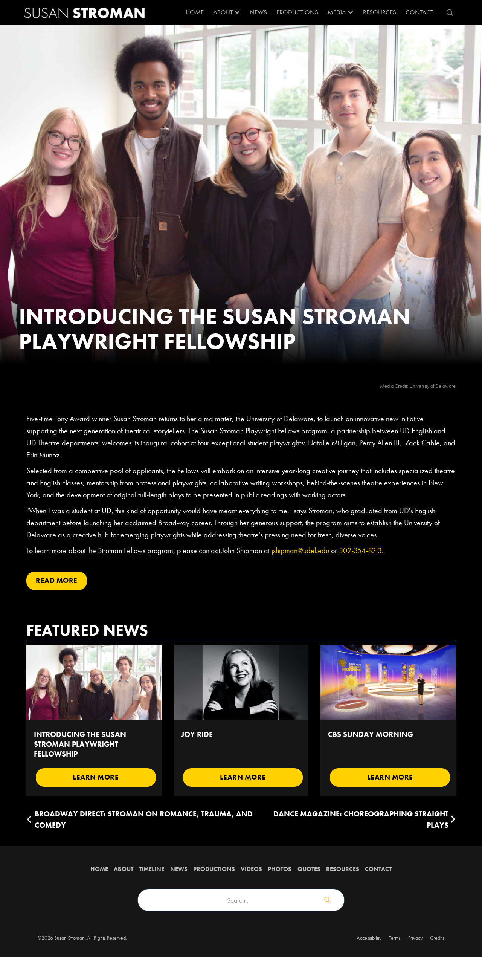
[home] (85, 12)
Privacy (415, 937)
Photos (279, 869)
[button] (226, 12)
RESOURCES (379, 12)
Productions (297, 12)
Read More (57, 580)
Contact (419, 12)
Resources (342, 869)
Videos (251, 869)
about (123, 869)
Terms (395, 937)
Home (195, 12)
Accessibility (369, 937)
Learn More (96, 777)
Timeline (151, 869)
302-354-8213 (360, 550)
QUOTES (308, 869)
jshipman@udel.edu (300, 550)
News (258, 12)
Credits (437, 937)
